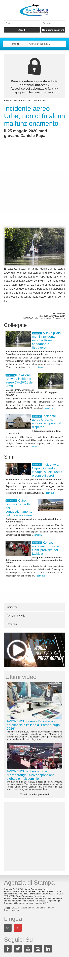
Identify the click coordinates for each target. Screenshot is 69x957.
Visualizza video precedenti (34, 794)
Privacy (50, 908)
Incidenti (16, 100)
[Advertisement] (34, 188)
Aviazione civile (30, 100)
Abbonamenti (27, 908)
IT (18, 928)
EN (7, 928)
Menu (15, 43)
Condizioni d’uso (11, 910)
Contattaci (40, 908)
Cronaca (44, 100)
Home (7, 100)
